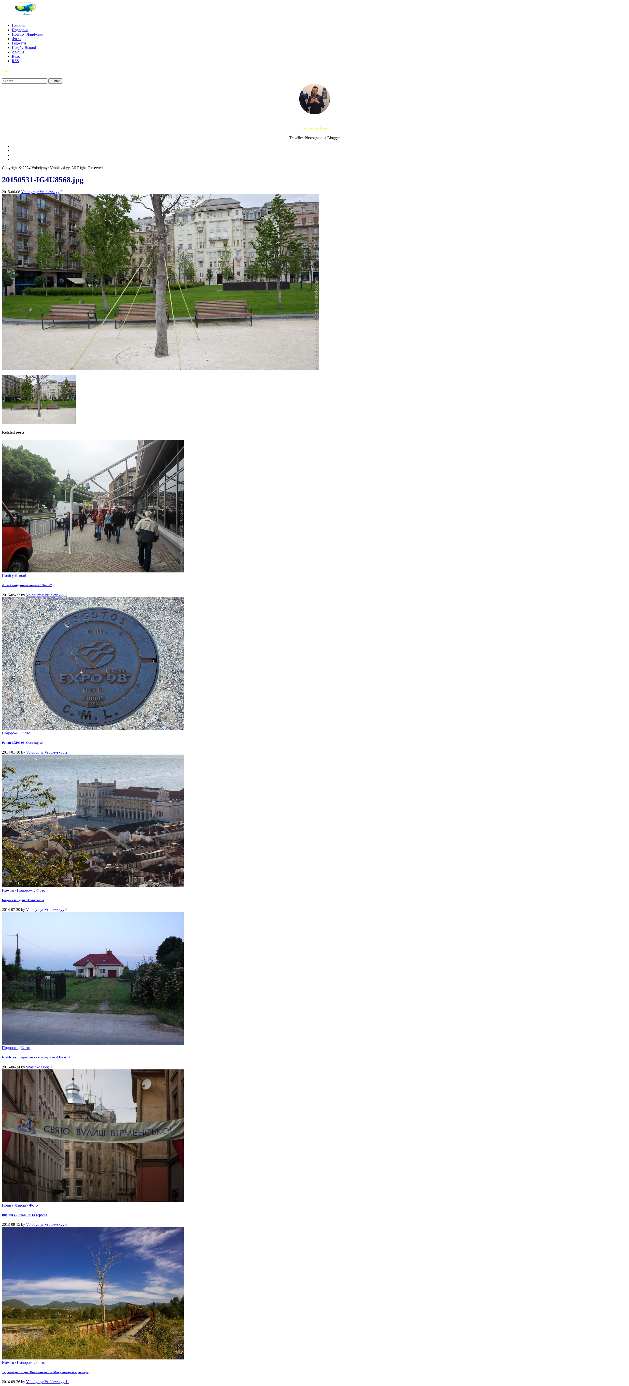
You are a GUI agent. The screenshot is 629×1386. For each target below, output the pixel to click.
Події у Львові (24, 47)
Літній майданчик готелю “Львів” (27, 585)
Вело (16, 56)
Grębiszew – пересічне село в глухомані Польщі (36, 1057)
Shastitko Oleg (38, 1067)
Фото (16, 39)
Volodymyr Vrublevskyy (40, 192)
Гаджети (19, 43)
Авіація (18, 52)
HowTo (8, 890)
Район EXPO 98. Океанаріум (22, 742)
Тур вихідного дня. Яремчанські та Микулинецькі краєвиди (45, 1372)
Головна (19, 25)
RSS (15, 61)
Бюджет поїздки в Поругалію (23, 900)
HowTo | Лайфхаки (27, 34)
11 (67, 1382)
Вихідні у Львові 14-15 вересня (24, 1215)
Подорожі (20, 30)
